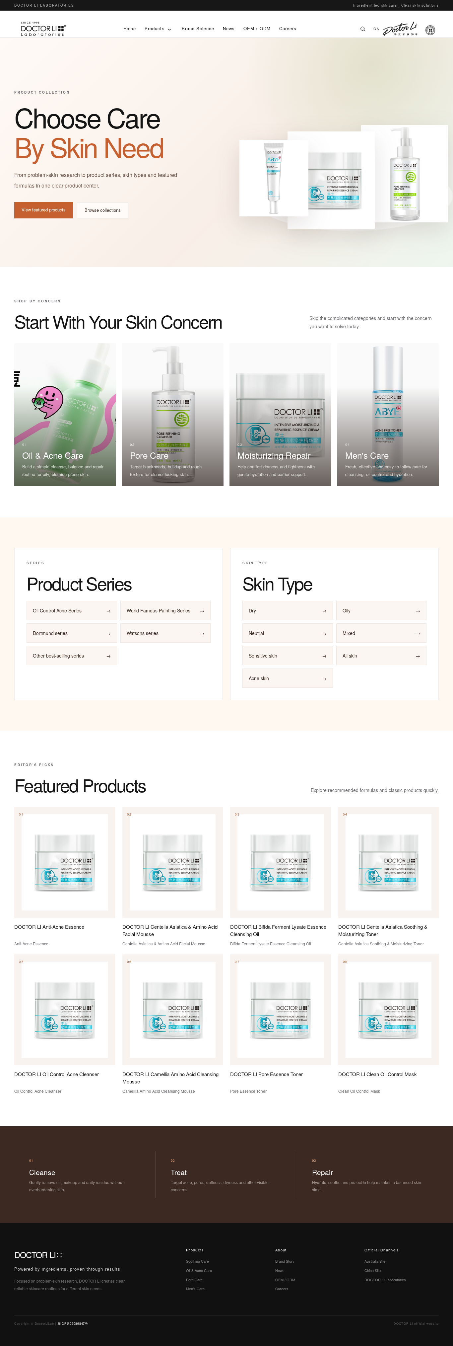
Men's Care (195, 1288)
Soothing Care (197, 1261)
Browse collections (103, 210)
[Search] (363, 29)
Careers (287, 28)
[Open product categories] (169, 29)
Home (129, 28)
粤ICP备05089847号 (72, 1323)
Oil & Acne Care (199, 1270)
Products (154, 28)
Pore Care (194, 1279)
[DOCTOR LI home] (43, 29)
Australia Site (374, 1261)
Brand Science (198, 28)
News (229, 28)
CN (376, 28)
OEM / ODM (256, 28)
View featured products (44, 209)
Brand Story (284, 1261)
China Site (372, 1270)
